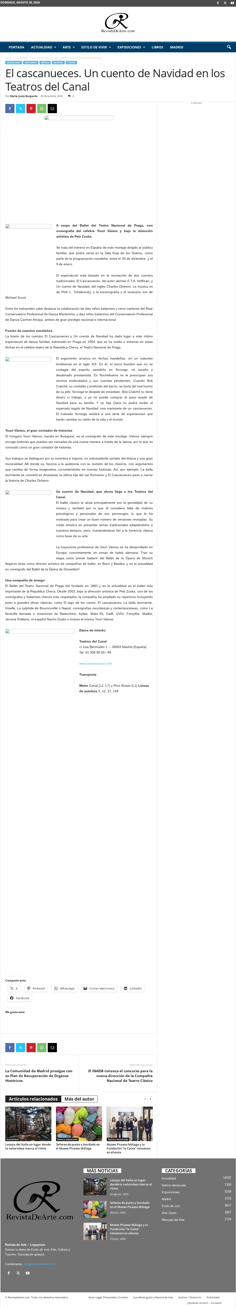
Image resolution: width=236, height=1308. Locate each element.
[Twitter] (20, 108)
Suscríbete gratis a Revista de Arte (153, 1297)
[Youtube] (232, 3)
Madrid (176, 47)
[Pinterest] (31, 108)
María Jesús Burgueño (24, 96)
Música (45, 62)
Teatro (71, 62)
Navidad (58, 62)
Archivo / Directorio (189, 1297)
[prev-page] (145, 1099)
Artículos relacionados (33, 1099)
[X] (225, 3)
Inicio (8, 57)
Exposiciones (129, 47)
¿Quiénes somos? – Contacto (204, 1303)
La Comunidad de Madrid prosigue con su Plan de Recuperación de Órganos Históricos (38, 1076)
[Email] (52, 108)
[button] (229, 47)
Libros (157, 47)
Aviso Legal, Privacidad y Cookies (108, 1297)
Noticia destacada (67, 1139)
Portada (16, 47)
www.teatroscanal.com (95, 663)
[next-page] (150, 1099)
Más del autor (79, 1099)
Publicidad (213, 1297)
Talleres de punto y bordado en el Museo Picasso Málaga (78, 1146)
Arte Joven (31, 62)
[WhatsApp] (41, 108)
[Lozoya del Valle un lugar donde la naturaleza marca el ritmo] (28, 1124)
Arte (67, 47)
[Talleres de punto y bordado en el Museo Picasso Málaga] (79, 1124)
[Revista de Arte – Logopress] (118, 24)
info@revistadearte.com (40, 1264)
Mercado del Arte (173, 1220)
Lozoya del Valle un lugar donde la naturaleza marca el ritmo (28, 1146)
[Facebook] (218, 3)
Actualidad (41, 47)
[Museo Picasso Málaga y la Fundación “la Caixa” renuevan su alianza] (130, 1124)
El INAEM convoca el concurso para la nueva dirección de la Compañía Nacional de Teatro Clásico (120, 1076)
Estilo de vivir (94, 47)
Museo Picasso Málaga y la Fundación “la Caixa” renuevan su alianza (128, 1148)
